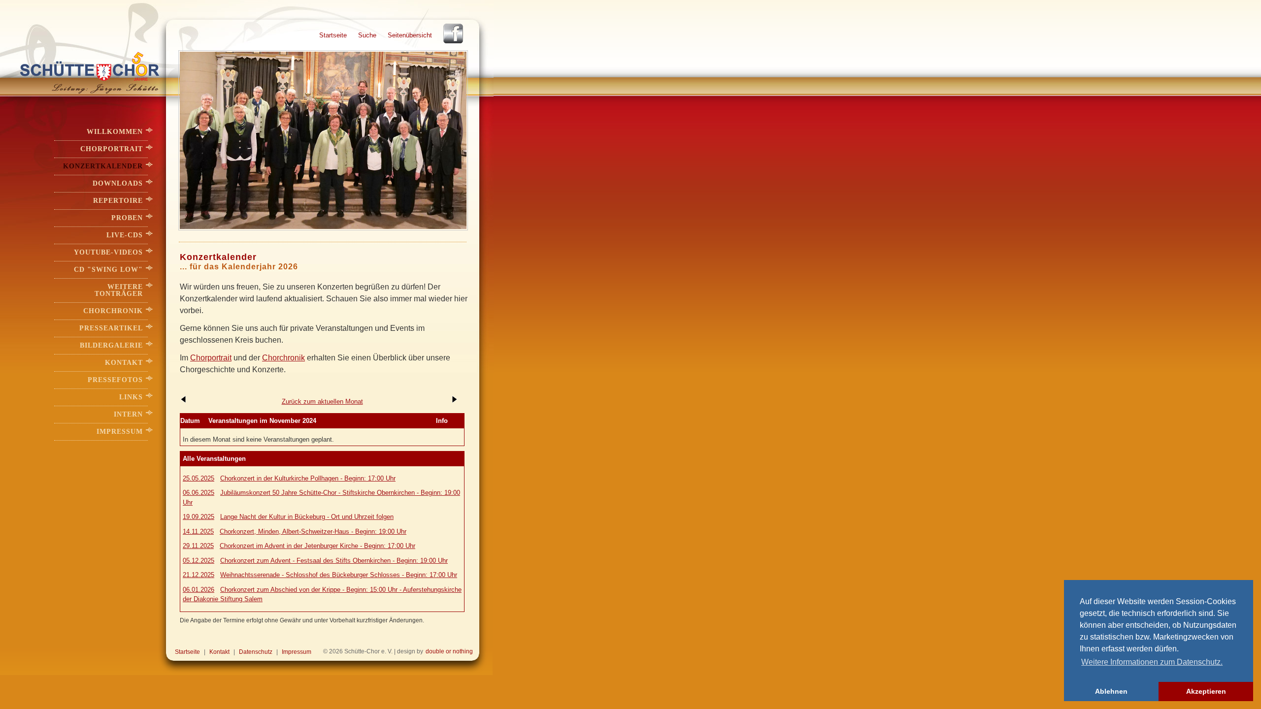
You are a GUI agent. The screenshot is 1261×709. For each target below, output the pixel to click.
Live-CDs (124, 235)
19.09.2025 (198, 516)
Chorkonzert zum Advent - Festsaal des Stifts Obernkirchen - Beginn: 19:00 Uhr (334, 560)
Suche (367, 35)
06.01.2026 (198, 589)
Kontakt (124, 362)
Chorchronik (283, 358)
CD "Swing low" (108, 269)
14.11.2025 (198, 531)
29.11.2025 (198, 545)
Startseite (333, 35)
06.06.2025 (198, 492)
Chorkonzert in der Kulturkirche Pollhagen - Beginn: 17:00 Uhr (308, 478)
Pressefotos (115, 380)
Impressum (120, 431)
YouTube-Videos (108, 252)
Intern (128, 414)
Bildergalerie (111, 345)
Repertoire (118, 200)
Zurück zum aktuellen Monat (322, 401)
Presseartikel (111, 328)
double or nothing (449, 651)
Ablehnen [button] (1111, 691)
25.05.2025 (198, 478)
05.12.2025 (198, 560)
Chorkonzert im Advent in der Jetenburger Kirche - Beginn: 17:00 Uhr (317, 545)
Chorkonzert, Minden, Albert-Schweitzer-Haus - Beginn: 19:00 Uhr (313, 531)
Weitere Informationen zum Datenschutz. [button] (1152, 662)
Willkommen (115, 131)
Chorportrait (211, 358)
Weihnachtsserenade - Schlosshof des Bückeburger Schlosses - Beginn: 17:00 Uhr (338, 575)
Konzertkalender (103, 166)
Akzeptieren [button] (1206, 691)
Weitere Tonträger (119, 290)
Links (131, 397)
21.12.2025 (198, 575)
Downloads (118, 183)
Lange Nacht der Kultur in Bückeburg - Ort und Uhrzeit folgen (307, 516)
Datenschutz (255, 651)
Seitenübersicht (410, 35)
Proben (127, 218)
